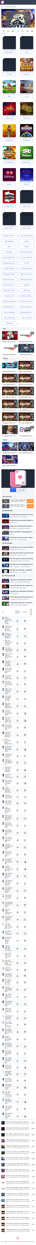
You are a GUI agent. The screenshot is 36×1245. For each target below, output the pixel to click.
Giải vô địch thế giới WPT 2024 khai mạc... (8, 783)
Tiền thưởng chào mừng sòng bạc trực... (8, 1108)
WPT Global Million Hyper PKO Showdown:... (8, 1024)
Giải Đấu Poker (30, 540)
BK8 (11, 566)
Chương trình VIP (26, 268)
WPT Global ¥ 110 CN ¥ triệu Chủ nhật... (8, 1116)
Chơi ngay (30, 501)
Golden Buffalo (10, 52)
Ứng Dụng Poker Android (16, 561)
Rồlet (9, 246)
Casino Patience (27, 162)
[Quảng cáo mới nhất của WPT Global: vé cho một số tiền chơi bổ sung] (5, 527)
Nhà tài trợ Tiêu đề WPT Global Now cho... (8, 1053)
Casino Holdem (9, 206)
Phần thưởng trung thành (27, 307)
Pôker (27, 246)
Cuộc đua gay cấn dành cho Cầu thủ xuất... (8, 904)
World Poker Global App (18, 500)
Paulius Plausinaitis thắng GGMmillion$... (8, 742)
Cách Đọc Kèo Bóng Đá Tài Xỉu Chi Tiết (8, 1101)
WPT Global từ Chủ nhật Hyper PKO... (8, 1080)
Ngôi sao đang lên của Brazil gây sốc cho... (8, 643)
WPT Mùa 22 (13, 555)
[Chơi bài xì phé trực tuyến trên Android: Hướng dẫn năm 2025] (5, 560)
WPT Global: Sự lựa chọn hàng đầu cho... (8, 1060)
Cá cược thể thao (26, 257)
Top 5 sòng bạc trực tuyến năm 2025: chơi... (8, 720)
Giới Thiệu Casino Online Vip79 (8, 776)
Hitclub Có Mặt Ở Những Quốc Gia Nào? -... (8, 912)
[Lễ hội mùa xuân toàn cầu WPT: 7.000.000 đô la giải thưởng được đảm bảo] (5, 539)
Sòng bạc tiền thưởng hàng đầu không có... (8, 636)
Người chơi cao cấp (9, 279)
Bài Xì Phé (13, 588)
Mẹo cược (27, 290)
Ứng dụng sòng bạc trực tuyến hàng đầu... (8, 663)
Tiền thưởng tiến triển (10, 257)
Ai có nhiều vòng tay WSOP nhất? (8, 677)
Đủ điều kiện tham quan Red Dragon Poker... (8, 749)
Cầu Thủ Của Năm (21, 555)
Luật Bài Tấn (25, 605)
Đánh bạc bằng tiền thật (27, 312)
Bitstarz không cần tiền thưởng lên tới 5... (8, 1038)
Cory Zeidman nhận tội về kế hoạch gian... (8, 810)
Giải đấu (26, 285)
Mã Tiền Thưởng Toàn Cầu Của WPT (18, 517)
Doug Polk (18, 588)
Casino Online (16, 566)
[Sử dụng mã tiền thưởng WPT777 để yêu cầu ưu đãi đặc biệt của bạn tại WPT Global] (5, 516)
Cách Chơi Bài (18, 605)
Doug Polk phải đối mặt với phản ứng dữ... (8, 684)
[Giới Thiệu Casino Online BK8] (5, 565)
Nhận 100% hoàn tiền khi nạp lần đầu (18, 505)
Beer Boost (26, 74)
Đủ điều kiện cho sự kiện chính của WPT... (8, 671)
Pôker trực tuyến (9, 290)
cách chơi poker (9, 318)
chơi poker (9, 323)
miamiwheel (26, 140)
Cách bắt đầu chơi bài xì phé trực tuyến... (8, 890)
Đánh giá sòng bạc (27, 279)
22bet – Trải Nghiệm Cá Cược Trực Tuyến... (8, 691)
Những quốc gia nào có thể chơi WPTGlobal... (8, 628)
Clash (26, 96)
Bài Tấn (12, 605)
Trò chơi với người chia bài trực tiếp (27, 252)
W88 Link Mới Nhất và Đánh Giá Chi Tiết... (8, 656)
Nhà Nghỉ (23, 588)
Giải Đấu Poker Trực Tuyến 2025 (17, 549)
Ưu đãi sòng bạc (9, 268)
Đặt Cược (16, 572)
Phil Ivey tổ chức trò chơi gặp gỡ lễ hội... (8, 840)
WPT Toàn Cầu (13, 522)
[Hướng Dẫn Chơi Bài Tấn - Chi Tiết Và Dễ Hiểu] (5, 604)
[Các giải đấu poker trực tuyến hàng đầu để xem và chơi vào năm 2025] (5, 548)
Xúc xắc (26, 263)
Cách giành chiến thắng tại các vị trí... (8, 975)
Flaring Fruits (9, 118)
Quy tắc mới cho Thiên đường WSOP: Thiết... (8, 940)
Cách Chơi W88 (22, 572)
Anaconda (26, 118)
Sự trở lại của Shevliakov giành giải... (8, 1017)
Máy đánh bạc (9, 241)
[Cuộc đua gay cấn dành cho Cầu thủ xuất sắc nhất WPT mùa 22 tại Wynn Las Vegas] (5, 554)
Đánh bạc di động (9, 274)
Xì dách (26, 241)
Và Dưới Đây (31, 517)
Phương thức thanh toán (27, 301)
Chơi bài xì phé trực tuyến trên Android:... (8, 734)
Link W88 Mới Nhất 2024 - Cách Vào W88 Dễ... (8, 883)
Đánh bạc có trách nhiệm (27, 274)
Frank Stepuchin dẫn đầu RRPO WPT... (8, 790)
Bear (9, 96)
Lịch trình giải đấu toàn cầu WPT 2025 (8, 847)
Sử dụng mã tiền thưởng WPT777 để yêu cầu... (8, 818)
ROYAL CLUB (26, 206)
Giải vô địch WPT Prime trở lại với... (8, 802)
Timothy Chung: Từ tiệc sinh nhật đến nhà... (9, 868)
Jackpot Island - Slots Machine (27, 228)
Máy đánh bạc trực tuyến (10, 263)
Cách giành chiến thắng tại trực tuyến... (8, 1087)
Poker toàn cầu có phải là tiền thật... (8, 1067)
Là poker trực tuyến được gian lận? (8, 755)
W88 (11, 572)
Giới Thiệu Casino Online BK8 (8, 932)
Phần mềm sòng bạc (9, 307)
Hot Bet (9, 74)
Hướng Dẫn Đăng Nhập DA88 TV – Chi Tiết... (9, 825)
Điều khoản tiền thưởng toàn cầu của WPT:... (8, 1031)
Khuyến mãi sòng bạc (27, 296)
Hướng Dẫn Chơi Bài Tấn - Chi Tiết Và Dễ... (8, 1046)
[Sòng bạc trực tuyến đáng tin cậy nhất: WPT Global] (5, 592)
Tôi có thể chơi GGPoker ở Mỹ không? (9, 649)
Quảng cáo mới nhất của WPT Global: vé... (8, 762)
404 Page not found (10, 7)
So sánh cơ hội (9, 296)
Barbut (9, 184)
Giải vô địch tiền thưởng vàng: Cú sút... (8, 832)
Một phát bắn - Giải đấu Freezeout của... (9, 919)
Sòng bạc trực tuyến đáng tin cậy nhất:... (8, 713)
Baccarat (27, 184)
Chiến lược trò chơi (9, 285)
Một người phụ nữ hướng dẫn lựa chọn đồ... (8, 1094)
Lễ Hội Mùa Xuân (22, 540)
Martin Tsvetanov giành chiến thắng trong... (8, 620)
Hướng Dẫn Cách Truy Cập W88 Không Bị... (8, 769)
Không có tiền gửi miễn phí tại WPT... (9, 796)
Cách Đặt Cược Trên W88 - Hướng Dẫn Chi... (8, 926)
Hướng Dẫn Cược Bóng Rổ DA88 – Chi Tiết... (8, 698)
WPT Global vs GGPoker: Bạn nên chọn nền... (8, 982)
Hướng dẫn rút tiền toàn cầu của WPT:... (8, 854)
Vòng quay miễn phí (9, 301)
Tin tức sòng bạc (9, 312)
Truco (27, 52)
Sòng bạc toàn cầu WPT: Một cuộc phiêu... (8, 948)
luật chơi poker (27, 318)
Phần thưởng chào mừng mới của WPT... (8, 1004)
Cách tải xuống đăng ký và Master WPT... (8, 989)
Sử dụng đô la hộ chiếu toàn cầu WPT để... (8, 861)
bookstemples (9, 162)
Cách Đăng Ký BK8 (25, 566)
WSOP (11, 534)
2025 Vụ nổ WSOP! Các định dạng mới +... (8, 955)
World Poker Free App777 (17, 501)
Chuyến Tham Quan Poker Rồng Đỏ (26, 522)
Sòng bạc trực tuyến (10, 235)
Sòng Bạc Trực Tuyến (16, 599)
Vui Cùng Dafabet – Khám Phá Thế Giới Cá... (8, 705)
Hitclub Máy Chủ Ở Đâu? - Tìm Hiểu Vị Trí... (8, 897)
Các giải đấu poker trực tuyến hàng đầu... (8, 996)
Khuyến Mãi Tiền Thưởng (24, 528)
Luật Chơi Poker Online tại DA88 (8, 969)
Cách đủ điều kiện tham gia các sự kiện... (8, 876)
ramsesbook (9, 140)
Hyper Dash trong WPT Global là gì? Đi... (8, 1011)
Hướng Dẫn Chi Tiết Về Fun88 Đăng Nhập (8, 1073)
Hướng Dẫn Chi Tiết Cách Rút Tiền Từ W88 (8, 727)
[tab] (3, 31)
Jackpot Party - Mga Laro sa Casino (10, 228)
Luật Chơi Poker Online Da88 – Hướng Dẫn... (8, 963)
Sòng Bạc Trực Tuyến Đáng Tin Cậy (26, 593)
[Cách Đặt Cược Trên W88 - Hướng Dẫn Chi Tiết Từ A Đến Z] (5, 571)
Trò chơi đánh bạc (27, 235)
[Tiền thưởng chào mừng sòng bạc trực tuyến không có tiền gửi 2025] (5, 598)
